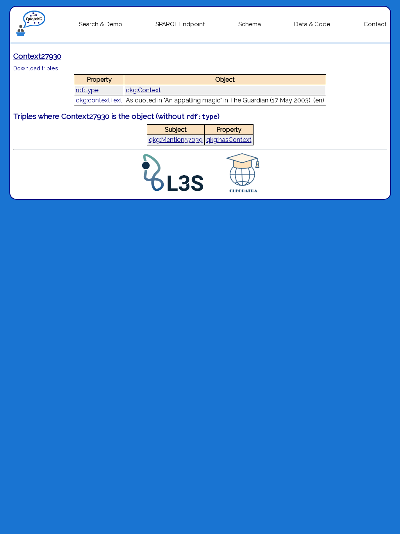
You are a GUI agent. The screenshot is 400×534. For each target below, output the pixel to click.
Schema (249, 24)
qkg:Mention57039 (176, 139)
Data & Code (312, 24)
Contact (375, 24)
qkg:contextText (99, 100)
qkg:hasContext (229, 139)
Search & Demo (100, 24)
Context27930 (37, 56)
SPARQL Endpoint (180, 24)
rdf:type (87, 90)
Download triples (35, 68)
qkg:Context (143, 90)
